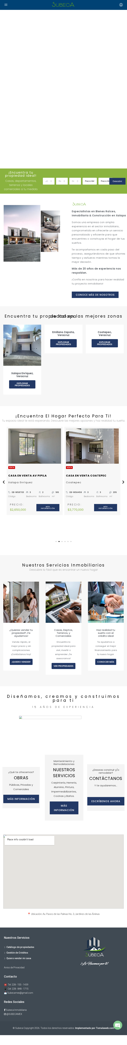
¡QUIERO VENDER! (21, 661)
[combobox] (49, 181)
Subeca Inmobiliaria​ (16, 1010)
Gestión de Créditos (17, 952)
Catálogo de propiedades (20, 947)
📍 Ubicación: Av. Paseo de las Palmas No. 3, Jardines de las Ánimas (63, 913)
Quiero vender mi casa (18, 958)
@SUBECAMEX (14, 1014)
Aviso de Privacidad (14, 967)
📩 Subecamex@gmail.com (18, 993)
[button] (4, 482)
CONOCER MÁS (105, 661)
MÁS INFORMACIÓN (21, 799)
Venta (11, 467)
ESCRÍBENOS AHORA (105, 801)
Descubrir (117, 181)
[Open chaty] (117, 1026)
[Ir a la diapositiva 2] (59, 541)
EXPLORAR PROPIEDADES (22, 384)
